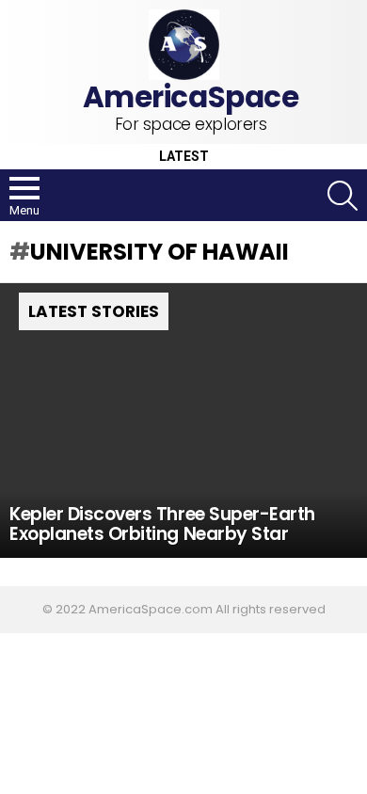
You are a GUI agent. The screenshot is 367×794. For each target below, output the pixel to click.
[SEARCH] (342, 195)
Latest (184, 157)
